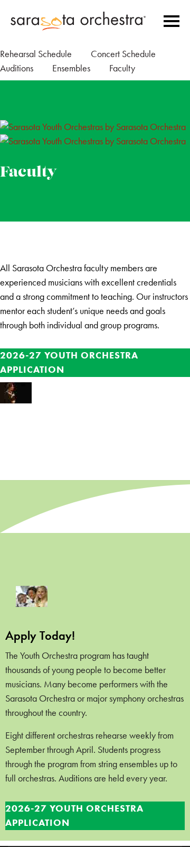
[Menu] (171, 21)
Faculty (122, 68)
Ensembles (71, 68)
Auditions (16, 68)
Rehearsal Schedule (36, 54)
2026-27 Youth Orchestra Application (69, 362)
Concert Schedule (123, 54)
